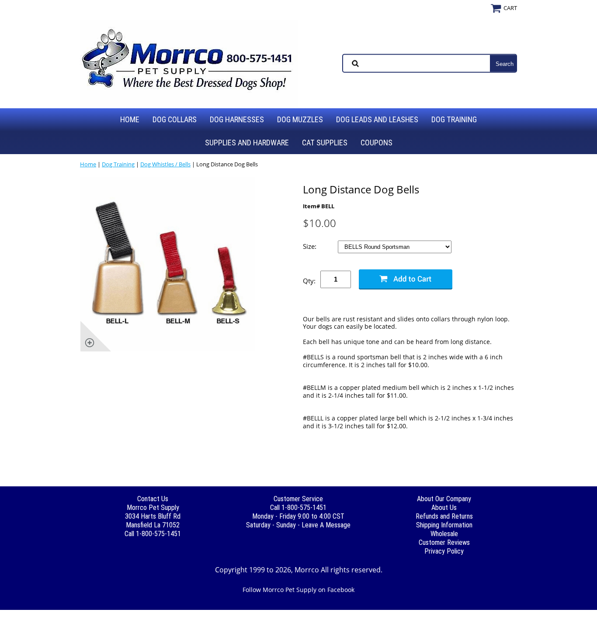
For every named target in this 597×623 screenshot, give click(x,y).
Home (129, 119)
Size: (310, 246)
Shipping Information (444, 525)
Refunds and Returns (444, 516)
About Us (444, 507)
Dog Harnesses (237, 119)
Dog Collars (175, 119)
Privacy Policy (444, 551)
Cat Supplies (324, 142)
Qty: (309, 280)
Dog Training (454, 119)
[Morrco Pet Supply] (189, 62)
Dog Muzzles (300, 119)
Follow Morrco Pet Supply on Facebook (298, 589)
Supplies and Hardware (247, 142)
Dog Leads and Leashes (377, 119)
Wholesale (444, 534)
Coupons (376, 142)
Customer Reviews (444, 542)
